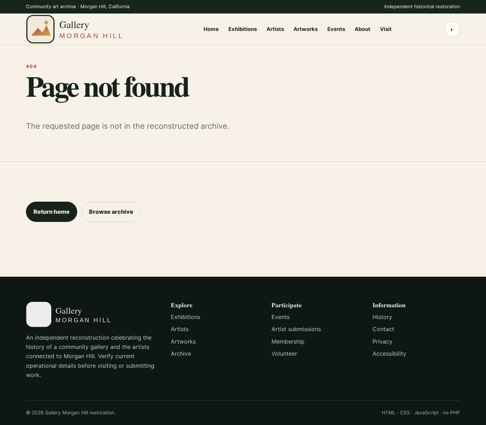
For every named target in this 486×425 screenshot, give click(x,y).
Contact (383, 329)
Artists (275, 29)
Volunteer (284, 353)
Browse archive (111, 211)
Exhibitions (242, 29)
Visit (386, 29)
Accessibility (389, 353)
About (362, 29)
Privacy (382, 341)
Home (211, 29)
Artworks (306, 29)
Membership (288, 341)
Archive (181, 353)
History (382, 316)
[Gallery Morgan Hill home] (88, 29)
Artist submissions (296, 329)
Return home (51, 211)
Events (336, 29)
